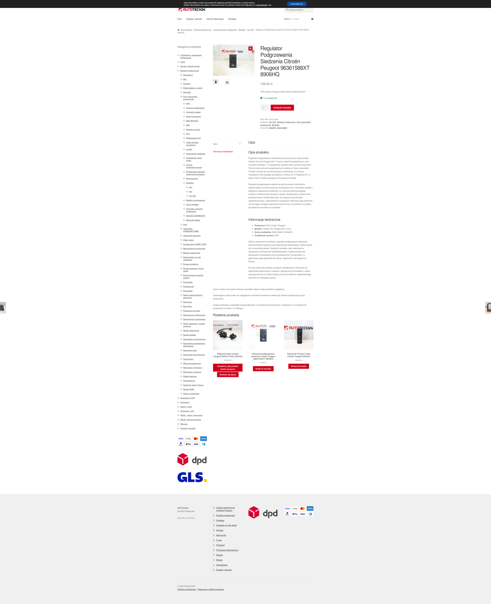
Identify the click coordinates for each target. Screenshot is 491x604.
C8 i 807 (250, 29)
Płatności (220, 545)
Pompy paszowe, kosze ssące (193, 269)
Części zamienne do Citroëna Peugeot (225, 509)
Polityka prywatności (225, 515)
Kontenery (184, 402)
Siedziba (241, 29)
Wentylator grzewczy (192, 372)
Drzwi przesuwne (193, 116)
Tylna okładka (192, 204)
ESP (188, 125)
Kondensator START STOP (194, 244)
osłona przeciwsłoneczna (194, 166)
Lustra (189, 149)
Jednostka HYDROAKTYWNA (191, 230)
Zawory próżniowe (191, 393)
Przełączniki (188, 286)
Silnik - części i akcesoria (191, 415)
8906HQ (272, 128)
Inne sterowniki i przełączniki (225, 29)
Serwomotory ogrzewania (194, 319)
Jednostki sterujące (191, 235)
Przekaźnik (188, 282)
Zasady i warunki (194, 18)
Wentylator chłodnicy (192, 367)
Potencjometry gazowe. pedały (193, 276)
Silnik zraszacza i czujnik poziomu (194, 324)
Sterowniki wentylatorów (194, 354)
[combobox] (299, 10)
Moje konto (221, 535)
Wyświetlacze (189, 380)
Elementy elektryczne (202, 29)
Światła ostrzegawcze (195, 200)
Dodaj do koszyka (282, 107)
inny (185, 224)
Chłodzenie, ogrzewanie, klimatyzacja (191, 56)
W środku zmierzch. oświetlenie (194, 210)
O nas (219, 540)
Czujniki (186, 83)
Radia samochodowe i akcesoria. (193, 296)
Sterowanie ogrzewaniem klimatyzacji (194, 344)
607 (190, 187)
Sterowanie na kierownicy (194, 339)
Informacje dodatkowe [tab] (223, 151)
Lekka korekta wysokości (192, 143)
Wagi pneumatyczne (192, 363)
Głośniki (187, 92)
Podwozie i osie (187, 411)
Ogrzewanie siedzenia (195, 153)
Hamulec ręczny (193, 129)
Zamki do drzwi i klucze (193, 385)
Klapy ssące (188, 240)
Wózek (219, 559)
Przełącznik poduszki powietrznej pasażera (195, 173)
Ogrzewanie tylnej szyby (194, 159)
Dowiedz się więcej (228, 374)
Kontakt (219, 530)
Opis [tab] (215, 143)
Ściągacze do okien (191, 310)
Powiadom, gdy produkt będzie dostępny (227, 367)
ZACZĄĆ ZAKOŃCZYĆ (195, 215)
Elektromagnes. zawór (192, 88)
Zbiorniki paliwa (193, 220)
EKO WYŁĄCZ (192, 121)
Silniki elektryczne (191, 330)
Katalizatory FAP (187, 398)
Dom (179, 18)
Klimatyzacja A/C (193, 138)
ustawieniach (261, 5)
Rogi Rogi (187, 306)
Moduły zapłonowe (191, 253)
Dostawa (232, 18)
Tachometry (188, 359)
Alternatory (188, 75)
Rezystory (187, 302)
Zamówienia (221, 564)
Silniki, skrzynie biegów (190, 419)
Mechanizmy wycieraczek (194, 248)
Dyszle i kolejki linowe (190, 66)
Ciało (182, 62)
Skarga (219, 554)
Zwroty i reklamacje (215, 18)
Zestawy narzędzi (188, 428)
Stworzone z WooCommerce (211, 589)
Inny (188, 133)
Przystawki (188, 291)
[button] (250, 48)
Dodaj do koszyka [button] (263, 368)
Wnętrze (183, 424)
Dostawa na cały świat (226, 525)
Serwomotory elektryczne (194, 315)
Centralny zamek (193, 112)
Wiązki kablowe (190, 376)
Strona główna (186, 29)
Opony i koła (186, 406)
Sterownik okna (190, 350)
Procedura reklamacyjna (227, 550)
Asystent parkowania (195, 108)
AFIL (188, 103)
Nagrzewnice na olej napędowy (192, 258)
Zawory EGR (188, 389)
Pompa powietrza (190, 264)
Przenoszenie (192, 178)
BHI (184, 79)
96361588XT (282, 128)
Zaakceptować (297, 4)
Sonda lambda (189, 335)
